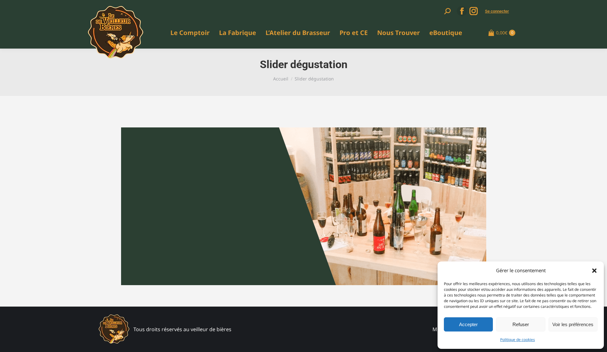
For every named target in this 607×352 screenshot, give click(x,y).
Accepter (468, 324)
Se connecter (497, 11)
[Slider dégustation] (303, 206)
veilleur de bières (211, 329)
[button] (594, 270)
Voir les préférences (572, 324)
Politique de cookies (517, 339)
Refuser (520, 324)
